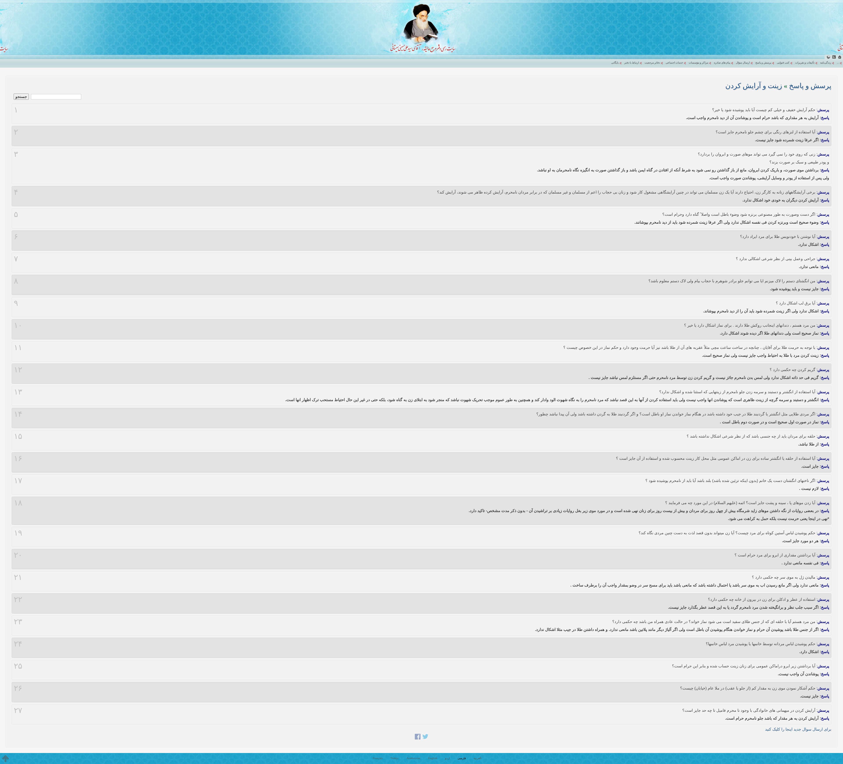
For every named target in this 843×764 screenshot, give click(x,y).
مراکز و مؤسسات (698, 62)
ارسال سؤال (743, 62)
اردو (447, 758)
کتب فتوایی (783, 62)
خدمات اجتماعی (674, 62)
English (432, 758)
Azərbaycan (413, 758)
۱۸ (18, 503)
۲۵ (18, 666)
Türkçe (394, 758)
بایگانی (615, 62)
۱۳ (18, 392)
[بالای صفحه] (5, 758)
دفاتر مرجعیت (652, 62)
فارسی (462, 758)
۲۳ (18, 622)
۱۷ (18, 481)
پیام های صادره (722, 62)
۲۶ (18, 688)
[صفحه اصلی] (839, 57)
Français (378, 758)
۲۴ (18, 644)
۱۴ (18, 414)
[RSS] (834, 57)
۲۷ (18, 710)
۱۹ (18, 533)
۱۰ (18, 325)
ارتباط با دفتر (631, 62)
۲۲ (18, 599)
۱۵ (18, 436)
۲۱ (18, 577)
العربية (477, 758)
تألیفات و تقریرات (804, 62)
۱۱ (18, 347)
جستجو (21, 96)
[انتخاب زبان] (828, 57)
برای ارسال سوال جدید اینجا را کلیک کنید (798, 729)
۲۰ (18, 555)
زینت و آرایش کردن (753, 86)
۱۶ (18, 458)
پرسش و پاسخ (763, 62)
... (838, 62)
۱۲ (18, 370)
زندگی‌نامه (825, 62)
